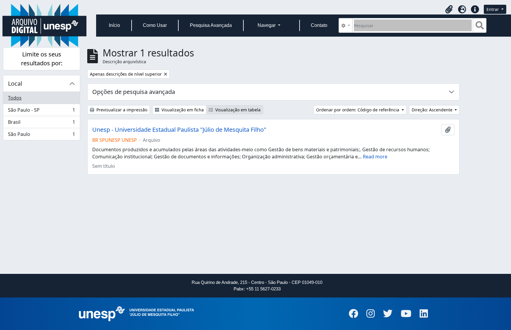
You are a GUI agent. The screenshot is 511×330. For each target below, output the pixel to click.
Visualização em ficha (182, 110)
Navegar (267, 25)
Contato (319, 25)
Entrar (493, 9)
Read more (375, 156)
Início (114, 25)
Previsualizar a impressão (121, 110)
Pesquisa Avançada (211, 25)
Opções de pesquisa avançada (133, 92)
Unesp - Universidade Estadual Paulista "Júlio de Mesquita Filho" (179, 129)
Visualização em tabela (237, 110)
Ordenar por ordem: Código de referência (358, 110)
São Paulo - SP (41, 111)
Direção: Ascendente (433, 110)
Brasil (41, 123)
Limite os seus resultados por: (41, 58)
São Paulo (41, 135)
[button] (448, 9)
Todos (15, 98)
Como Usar (155, 25)
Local (15, 83)
